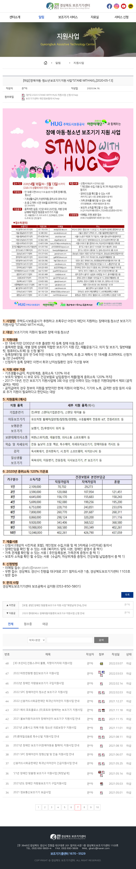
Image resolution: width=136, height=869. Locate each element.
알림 (41, 17)
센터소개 (14, 17)
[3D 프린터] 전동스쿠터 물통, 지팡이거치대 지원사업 (42, 663)
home (47, 63)
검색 (101, 639)
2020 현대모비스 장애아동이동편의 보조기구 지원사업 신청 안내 (53, 613)
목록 (127, 594)
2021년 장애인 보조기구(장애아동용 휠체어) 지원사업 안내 (46, 745)
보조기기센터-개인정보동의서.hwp (43, 98)
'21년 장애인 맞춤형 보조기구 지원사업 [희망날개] (41, 773)
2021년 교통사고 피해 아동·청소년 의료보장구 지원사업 (44, 727)
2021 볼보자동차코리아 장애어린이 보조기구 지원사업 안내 (46, 718)
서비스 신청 (121, 17)
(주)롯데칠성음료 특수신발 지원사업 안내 (36, 736)
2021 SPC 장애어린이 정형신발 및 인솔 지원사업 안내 (43, 754)
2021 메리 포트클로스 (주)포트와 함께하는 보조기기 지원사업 (48, 710)
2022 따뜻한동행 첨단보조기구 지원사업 (36, 673)
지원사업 (78, 62)
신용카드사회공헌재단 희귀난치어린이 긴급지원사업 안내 (45, 763)
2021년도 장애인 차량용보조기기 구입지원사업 (39, 783)
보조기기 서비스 (68, 17)
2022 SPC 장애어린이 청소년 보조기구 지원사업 (40, 692)
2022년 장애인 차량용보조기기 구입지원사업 (38, 683)
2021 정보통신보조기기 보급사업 (32, 792)
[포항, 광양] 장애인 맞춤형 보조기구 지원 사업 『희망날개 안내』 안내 (54, 605)
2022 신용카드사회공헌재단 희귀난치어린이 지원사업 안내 (46, 701)
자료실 (95, 17)
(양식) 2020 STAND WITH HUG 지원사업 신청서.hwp (52, 95)
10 (97, 807)
